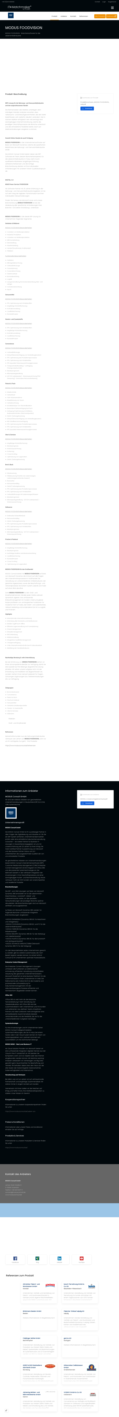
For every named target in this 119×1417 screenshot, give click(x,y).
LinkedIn (59, 1262)
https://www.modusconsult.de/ (16, 1148)
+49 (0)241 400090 (8, 2)
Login (104, 2)
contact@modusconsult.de (15, 1192)
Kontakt (97, 2)
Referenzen (83, 16)
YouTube (82, 1262)
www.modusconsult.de (13, 1195)
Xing (37, 1262)
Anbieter (64, 16)
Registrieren (112, 2)
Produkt (54, 16)
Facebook (15, 1262)
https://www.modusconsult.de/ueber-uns (20, 1111)
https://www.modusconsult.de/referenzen (20, 746)
